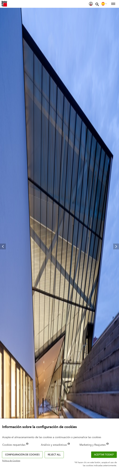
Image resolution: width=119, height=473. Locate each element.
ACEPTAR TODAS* (104, 455)
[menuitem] (91, 3)
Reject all (54, 455)
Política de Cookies (11, 461)
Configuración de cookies (22, 455)
